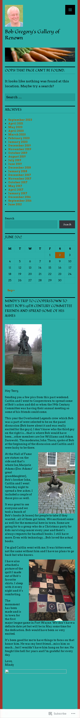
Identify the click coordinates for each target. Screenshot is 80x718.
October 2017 (17, 182)
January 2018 (17, 171)
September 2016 (19, 200)
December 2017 (19, 174)
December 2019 (19, 145)
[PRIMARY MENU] (70, 10)
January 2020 (17, 141)
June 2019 (15, 163)
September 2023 (20, 119)
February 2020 (19, 138)
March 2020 (17, 134)
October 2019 (17, 152)
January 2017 (17, 193)
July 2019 (14, 160)
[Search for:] (40, 97)
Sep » (11, 290)
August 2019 (17, 156)
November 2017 (19, 178)
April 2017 (15, 189)
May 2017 (15, 186)
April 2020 (16, 130)
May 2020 (15, 127)
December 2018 (19, 167)
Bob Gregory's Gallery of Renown (32, 34)
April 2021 (15, 123)
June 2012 (15, 204)
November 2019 (19, 149)
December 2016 (19, 197)
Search (9, 218)
